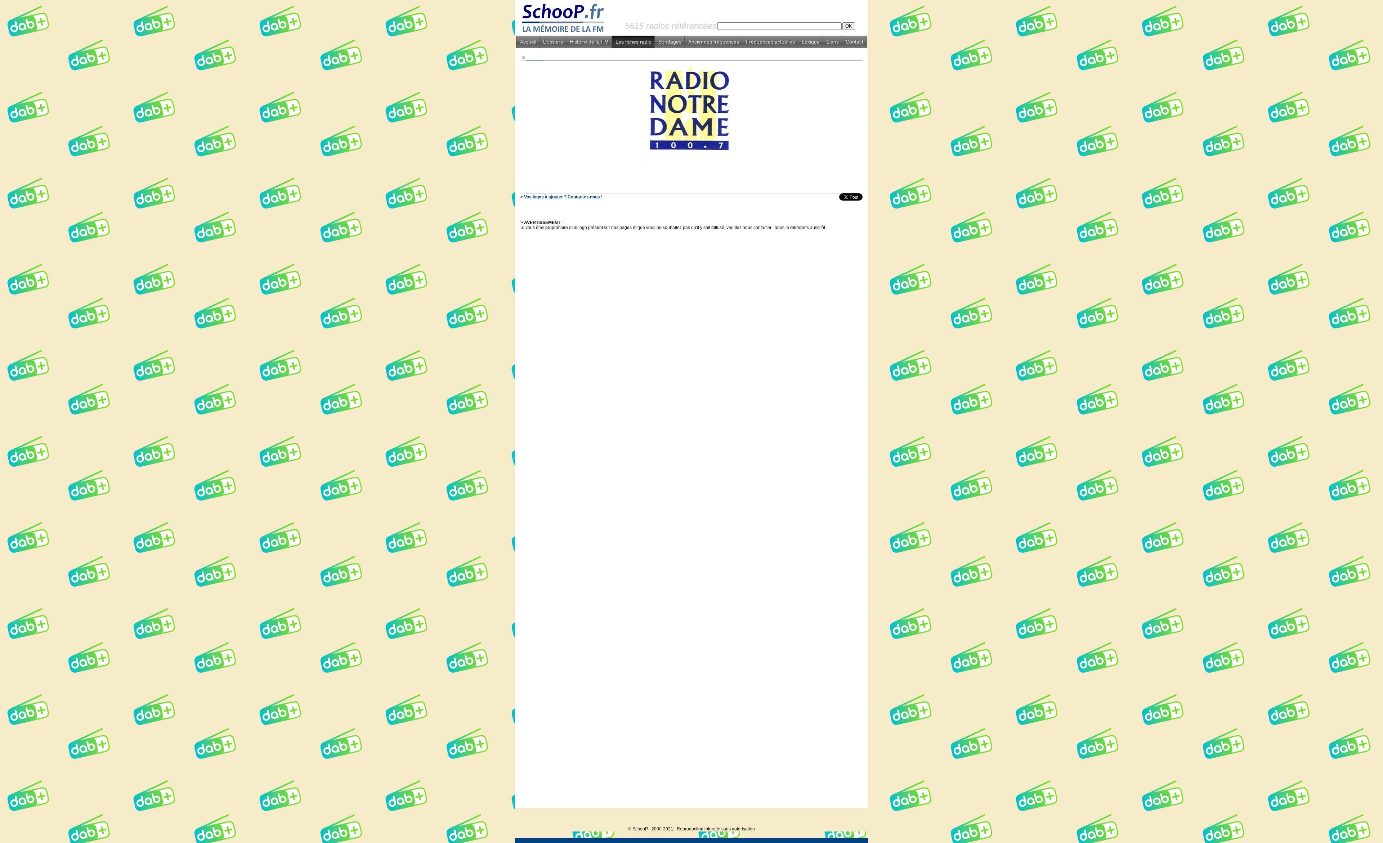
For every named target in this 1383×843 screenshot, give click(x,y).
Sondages (669, 42)
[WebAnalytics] (853, 818)
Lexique (811, 42)
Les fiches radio (634, 42)
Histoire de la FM (589, 42)
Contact (854, 42)
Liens (833, 42)
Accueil (528, 42)
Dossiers (553, 42)
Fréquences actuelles (770, 42)
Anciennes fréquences (713, 42)
